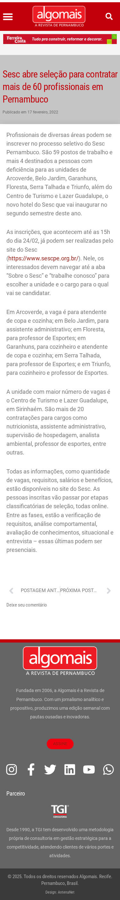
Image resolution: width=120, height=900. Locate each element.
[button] (8, 17)
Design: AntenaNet (60, 892)
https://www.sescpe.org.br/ (43, 258)
